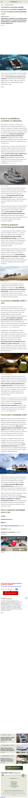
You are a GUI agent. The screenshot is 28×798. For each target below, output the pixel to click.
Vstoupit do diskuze (11, 593)
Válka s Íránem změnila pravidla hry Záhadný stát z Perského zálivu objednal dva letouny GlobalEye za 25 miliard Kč (8, 751)
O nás (14, 787)
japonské (10, 327)
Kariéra (14, 784)
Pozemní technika (9, 4)
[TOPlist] (2, 797)
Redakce (14, 782)
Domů (2, 4)
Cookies (14, 785)
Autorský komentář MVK (14, 586)
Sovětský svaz (11, 163)
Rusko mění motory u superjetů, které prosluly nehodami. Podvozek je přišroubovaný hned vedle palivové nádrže (7, 761)
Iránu (18, 232)
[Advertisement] (14, 40)
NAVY (5, 586)
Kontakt (14, 781)
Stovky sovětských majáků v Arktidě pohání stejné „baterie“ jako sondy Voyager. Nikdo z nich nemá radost (8, 740)
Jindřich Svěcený (5, 16)
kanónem (3, 411)
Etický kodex (14, 786)
